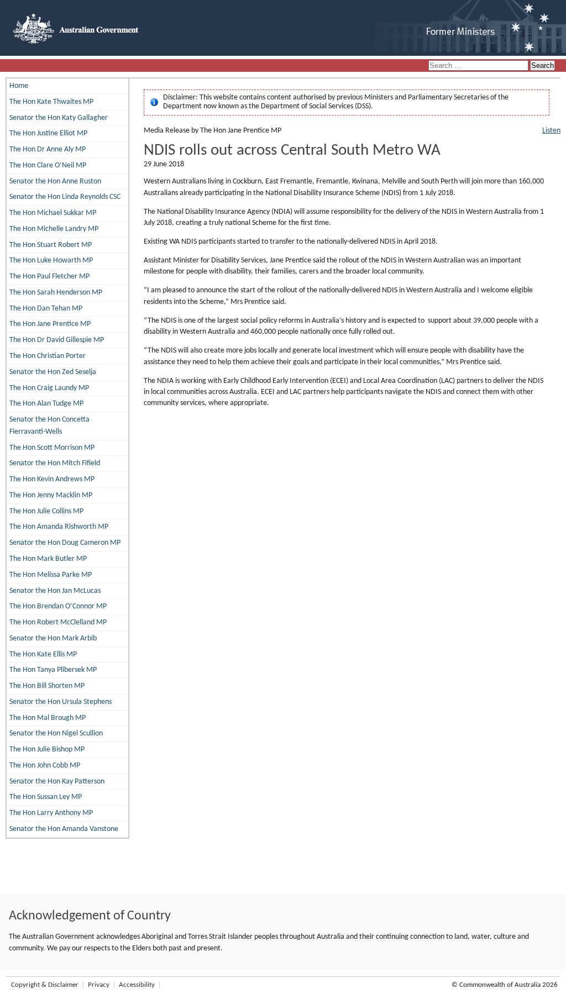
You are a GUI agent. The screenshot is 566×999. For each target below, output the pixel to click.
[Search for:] (479, 66)
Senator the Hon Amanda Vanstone (63, 829)
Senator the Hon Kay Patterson (56, 781)
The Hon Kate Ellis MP (43, 654)
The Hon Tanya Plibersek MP (53, 670)
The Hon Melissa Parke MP (50, 575)
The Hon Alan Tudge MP (46, 403)
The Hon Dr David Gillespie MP (56, 340)
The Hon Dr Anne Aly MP (47, 149)
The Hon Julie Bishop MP (47, 749)
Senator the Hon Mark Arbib (53, 638)
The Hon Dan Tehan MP (45, 308)
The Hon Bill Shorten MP (47, 686)
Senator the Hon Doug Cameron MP (64, 542)
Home (18, 86)
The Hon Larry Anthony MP (51, 813)
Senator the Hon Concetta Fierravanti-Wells (49, 425)
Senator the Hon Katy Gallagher (58, 118)
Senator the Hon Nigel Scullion (56, 733)
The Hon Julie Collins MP (46, 511)
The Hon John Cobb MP (44, 765)
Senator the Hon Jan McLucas (55, 591)
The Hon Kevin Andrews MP (52, 479)
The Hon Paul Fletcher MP (49, 276)
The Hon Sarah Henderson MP (55, 292)
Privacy (98, 985)
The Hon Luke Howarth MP (51, 260)
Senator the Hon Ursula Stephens (60, 702)
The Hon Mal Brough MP (47, 718)
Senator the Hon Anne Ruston (55, 181)
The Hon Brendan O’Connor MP (58, 606)
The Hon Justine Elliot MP (48, 133)
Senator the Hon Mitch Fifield (54, 463)
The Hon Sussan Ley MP (45, 797)
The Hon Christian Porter (47, 356)
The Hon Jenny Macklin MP (50, 495)
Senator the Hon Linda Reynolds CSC (64, 197)
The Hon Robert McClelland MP (58, 622)
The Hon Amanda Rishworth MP (58, 526)
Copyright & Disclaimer (44, 985)
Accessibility (137, 985)
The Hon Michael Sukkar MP (52, 213)
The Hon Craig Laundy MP (49, 388)
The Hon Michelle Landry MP (53, 229)
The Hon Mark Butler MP (48, 558)
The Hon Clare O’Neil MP (47, 165)
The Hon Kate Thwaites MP (51, 102)
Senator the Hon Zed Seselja (52, 372)
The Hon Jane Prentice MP (50, 324)
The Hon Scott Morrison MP (52, 447)
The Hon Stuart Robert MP (50, 245)
